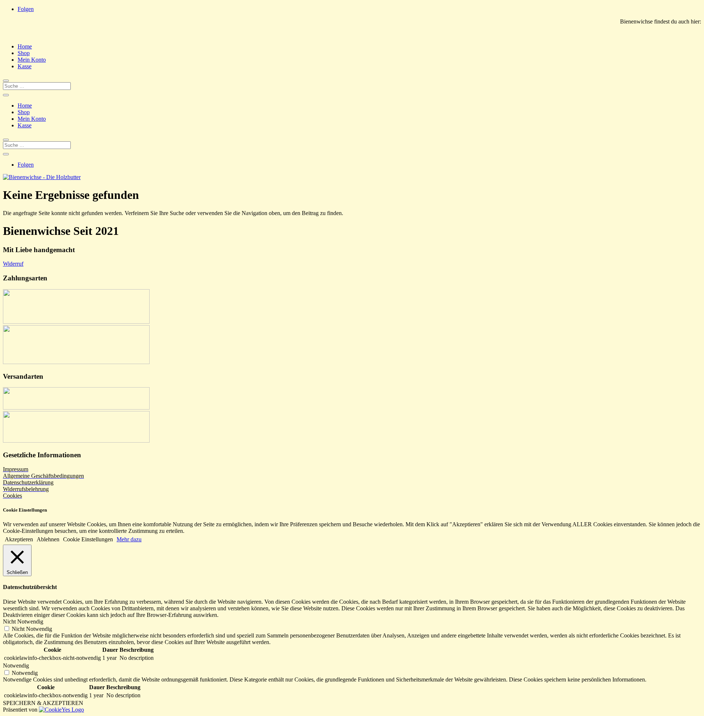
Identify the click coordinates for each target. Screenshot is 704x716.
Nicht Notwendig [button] (23, 621)
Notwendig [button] (16, 665)
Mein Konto (32, 60)
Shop (24, 53)
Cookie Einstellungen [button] (88, 539)
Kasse (25, 66)
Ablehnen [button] (48, 539)
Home (25, 46)
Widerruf (13, 264)
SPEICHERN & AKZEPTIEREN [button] (43, 703)
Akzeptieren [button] (19, 539)
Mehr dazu (129, 539)
